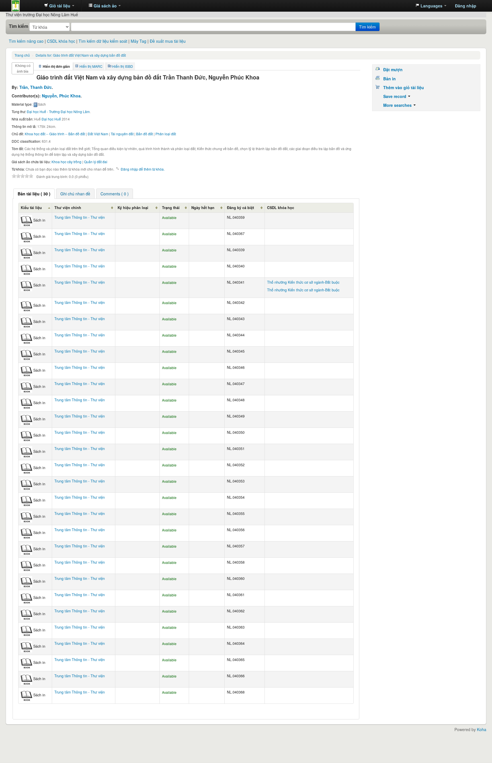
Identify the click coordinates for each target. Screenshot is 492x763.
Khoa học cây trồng (66, 161)
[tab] (34, 194)
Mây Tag (138, 41)
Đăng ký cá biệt (240, 207)
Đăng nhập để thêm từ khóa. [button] (143, 169)
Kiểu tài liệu (31, 207)
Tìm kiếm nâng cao (26, 41)
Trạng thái (171, 207)
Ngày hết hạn (202, 207)
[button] (59, 5)
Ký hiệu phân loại (133, 207)
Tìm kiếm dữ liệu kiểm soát (103, 41)
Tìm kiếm (18, 26)
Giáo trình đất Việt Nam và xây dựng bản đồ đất (81, 55)
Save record (395, 96)
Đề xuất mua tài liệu (168, 41)
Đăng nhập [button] (465, 6)
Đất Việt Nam (98, 133)
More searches (398, 105)
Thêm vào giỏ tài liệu (403, 87)
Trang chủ (22, 55)
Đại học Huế (51, 118)
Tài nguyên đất (122, 133)
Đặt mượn (393, 69)
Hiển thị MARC (90, 66)
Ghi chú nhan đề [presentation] (75, 194)
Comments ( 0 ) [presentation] (115, 194)
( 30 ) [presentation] (34, 194)
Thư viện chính (67, 207)
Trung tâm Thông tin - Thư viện (25, 5)
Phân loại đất (165, 133)
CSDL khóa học (61, 41)
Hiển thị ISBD (122, 66)
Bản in (389, 78)
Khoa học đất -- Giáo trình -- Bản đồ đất (55, 133)
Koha (481, 729)
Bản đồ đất (144, 133)
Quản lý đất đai (95, 161)
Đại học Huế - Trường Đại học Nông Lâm (58, 111)
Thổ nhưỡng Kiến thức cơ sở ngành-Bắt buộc (303, 282)
